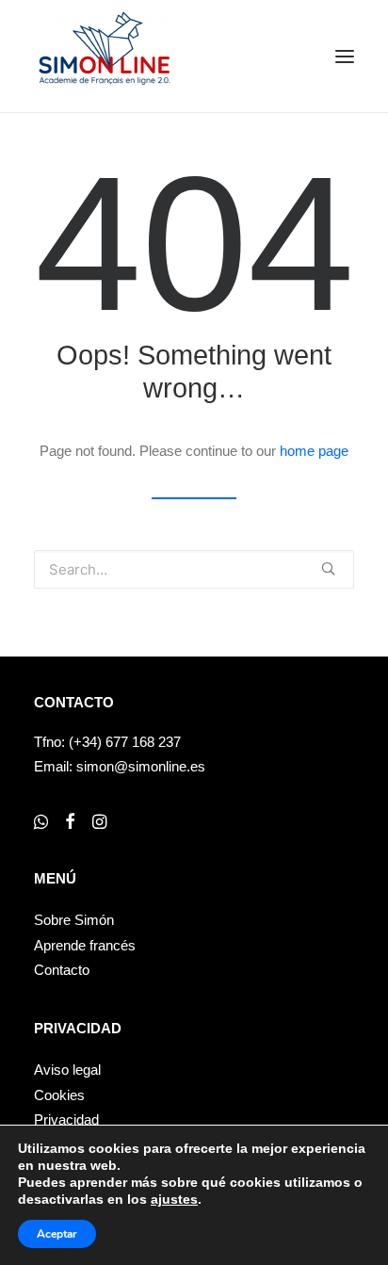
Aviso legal (67, 1070)
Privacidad (66, 1119)
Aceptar (57, 1233)
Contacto (61, 970)
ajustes (174, 1199)
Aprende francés (85, 945)
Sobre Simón (74, 920)
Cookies (59, 1095)
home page (314, 451)
